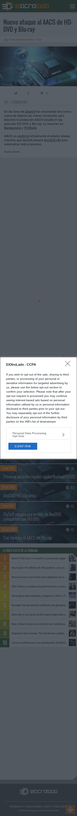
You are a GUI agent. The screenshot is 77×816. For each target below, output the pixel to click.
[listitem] (38, 434)
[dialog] (38, 408)
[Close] (69, 365)
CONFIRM (23, 446)
